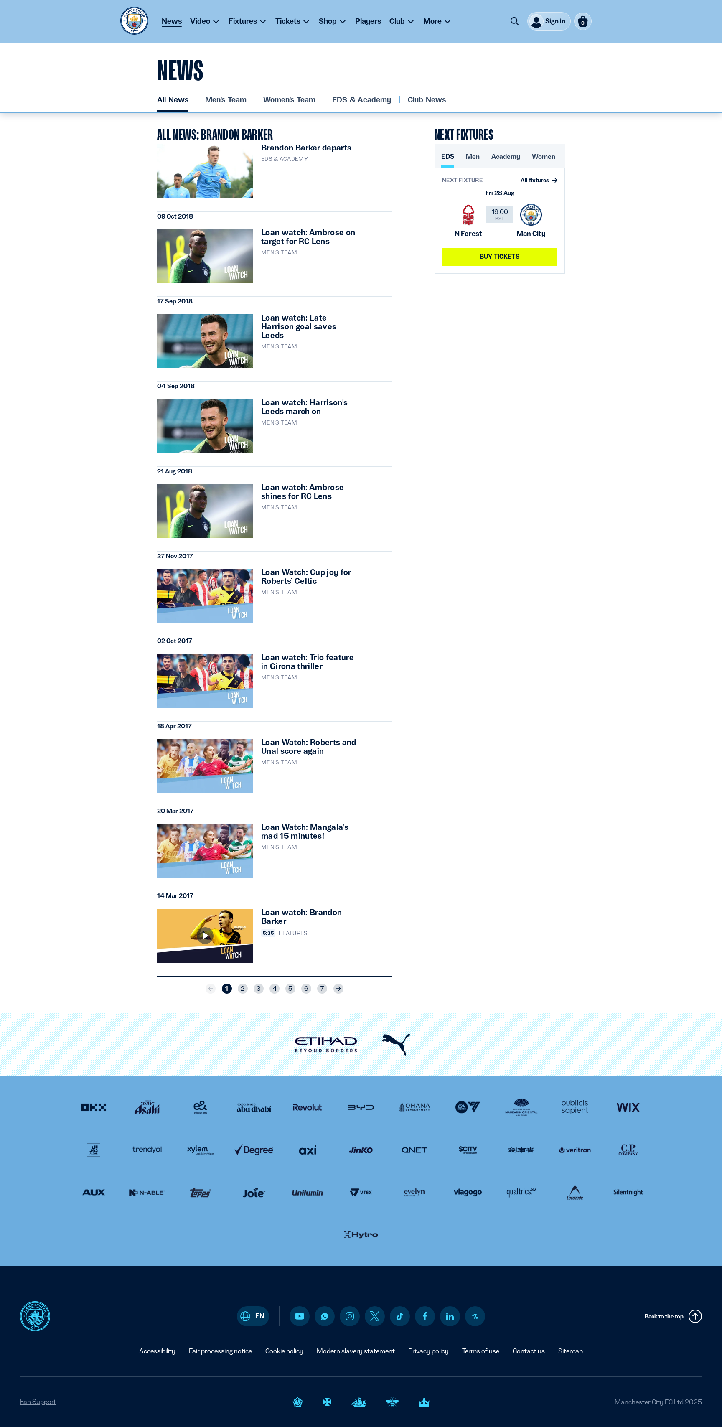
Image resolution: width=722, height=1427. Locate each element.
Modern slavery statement (356, 1351)
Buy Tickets (500, 256)
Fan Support (38, 1401)
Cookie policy (284, 1351)
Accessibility (157, 1351)
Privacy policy (428, 1351)
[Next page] (338, 989)
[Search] (515, 21)
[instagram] (350, 1316)
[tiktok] (400, 1316)
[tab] (447, 160)
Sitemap (570, 1351)
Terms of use (480, 1351)
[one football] (475, 1316)
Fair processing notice (220, 1351)
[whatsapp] (324, 1316)
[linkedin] (450, 1316)
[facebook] (425, 1316)
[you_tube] (299, 1316)
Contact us (529, 1351)
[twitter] (375, 1316)
